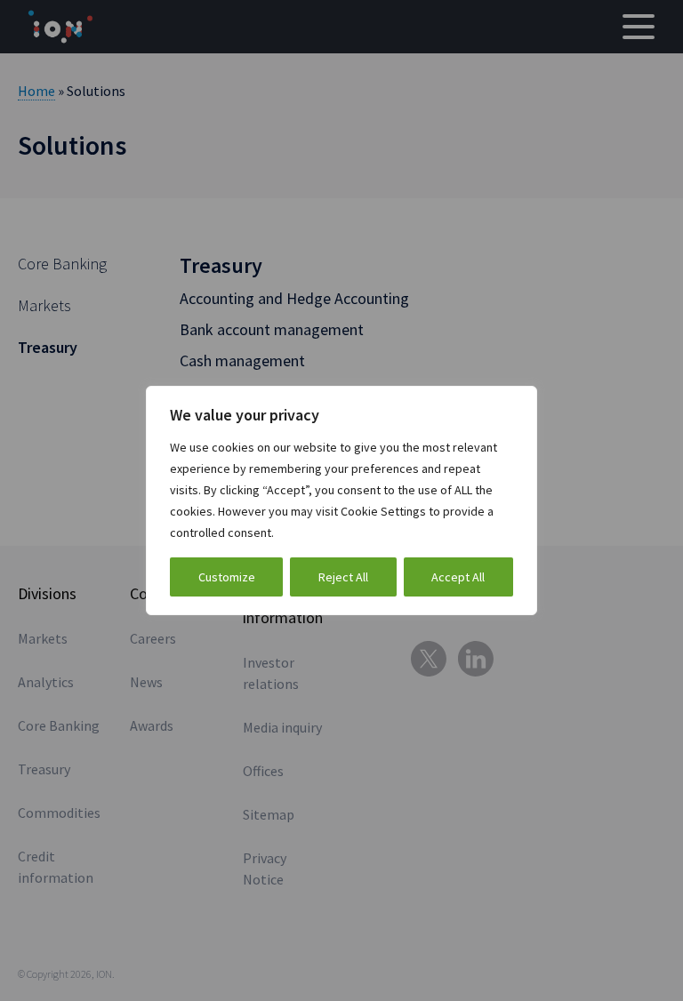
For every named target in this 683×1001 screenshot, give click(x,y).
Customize (226, 577)
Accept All (458, 577)
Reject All (343, 577)
